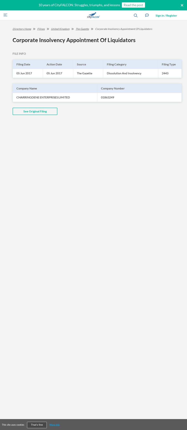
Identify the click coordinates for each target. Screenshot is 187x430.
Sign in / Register (166, 15)
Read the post (133, 5)
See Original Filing (35, 111)
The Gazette (82, 28)
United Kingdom (60, 28)
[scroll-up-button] (181, 416)
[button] (147, 15)
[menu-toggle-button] (4, 15)
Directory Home (22, 28)
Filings (41, 28)
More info (54, 424)
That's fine (37, 424)
